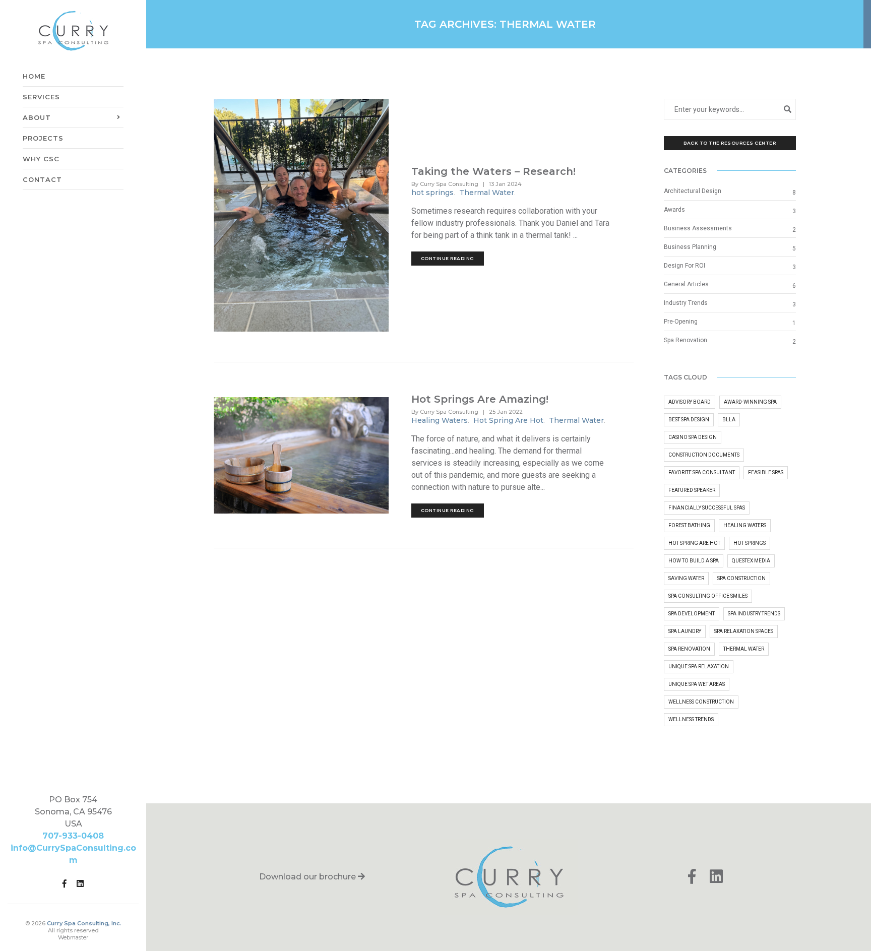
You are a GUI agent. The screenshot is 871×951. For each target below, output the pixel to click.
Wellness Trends (691, 719)
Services (41, 84)
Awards (674, 209)
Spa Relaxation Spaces (743, 631)
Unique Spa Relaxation (698, 666)
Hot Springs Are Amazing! (479, 399)
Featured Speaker (691, 490)
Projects (43, 125)
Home (34, 63)
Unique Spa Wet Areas (696, 684)
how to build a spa (693, 560)
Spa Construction (741, 578)
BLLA (728, 419)
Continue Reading (447, 258)
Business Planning (690, 246)
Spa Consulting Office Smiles (708, 596)
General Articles (686, 284)
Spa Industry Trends (754, 613)
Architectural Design (692, 191)
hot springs (432, 192)
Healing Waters (439, 420)
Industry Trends (686, 302)
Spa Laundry (684, 631)
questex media (751, 560)
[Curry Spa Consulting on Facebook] (64, 882)
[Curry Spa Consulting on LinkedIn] (80, 882)
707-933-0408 (73, 836)
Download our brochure (308, 876)
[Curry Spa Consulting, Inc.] (73, 30)
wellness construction (701, 702)
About (37, 105)
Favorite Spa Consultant (701, 472)
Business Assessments (698, 228)
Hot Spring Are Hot (508, 420)
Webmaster (73, 937)
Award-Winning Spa (750, 402)
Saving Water (686, 578)
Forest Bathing (689, 525)
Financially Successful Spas (706, 508)
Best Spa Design (688, 419)
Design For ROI (684, 265)
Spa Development (691, 613)
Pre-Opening (681, 321)
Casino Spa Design (692, 437)
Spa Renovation (685, 340)
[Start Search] (787, 109)
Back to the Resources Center (729, 143)
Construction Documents (703, 455)
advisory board (689, 402)
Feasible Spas (765, 472)
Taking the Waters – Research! (493, 171)
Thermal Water (486, 192)
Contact (42, 167)
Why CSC (41, 146)
